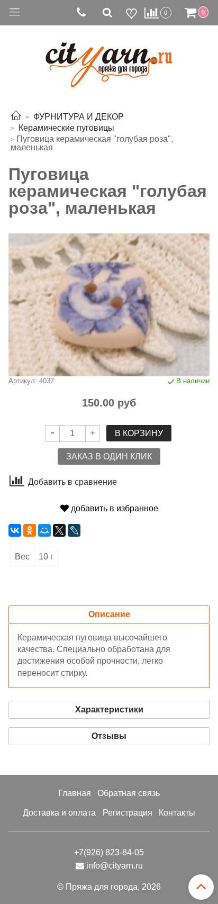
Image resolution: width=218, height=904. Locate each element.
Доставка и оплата (59, 812)
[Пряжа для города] (109, 58)
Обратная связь (128, 793)
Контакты (177, 812)
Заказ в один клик (109, 456)
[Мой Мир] (44, 530)
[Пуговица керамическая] (109, 304)
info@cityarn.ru (114, 865)
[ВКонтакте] (14, 530)
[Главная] (16, 116)
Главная (74, 793)
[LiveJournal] (74, 530)
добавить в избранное (113, 508)
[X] (59, 530)
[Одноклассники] (29, 530)
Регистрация (127, 812)
